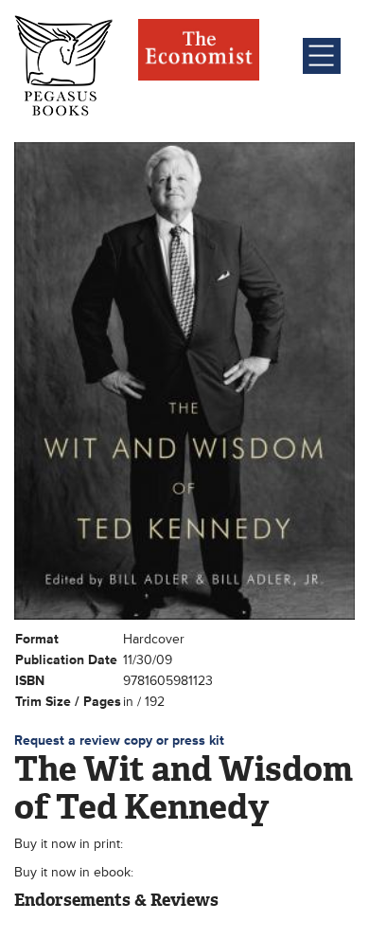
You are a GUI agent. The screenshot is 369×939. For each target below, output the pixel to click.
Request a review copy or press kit (119, 740)
